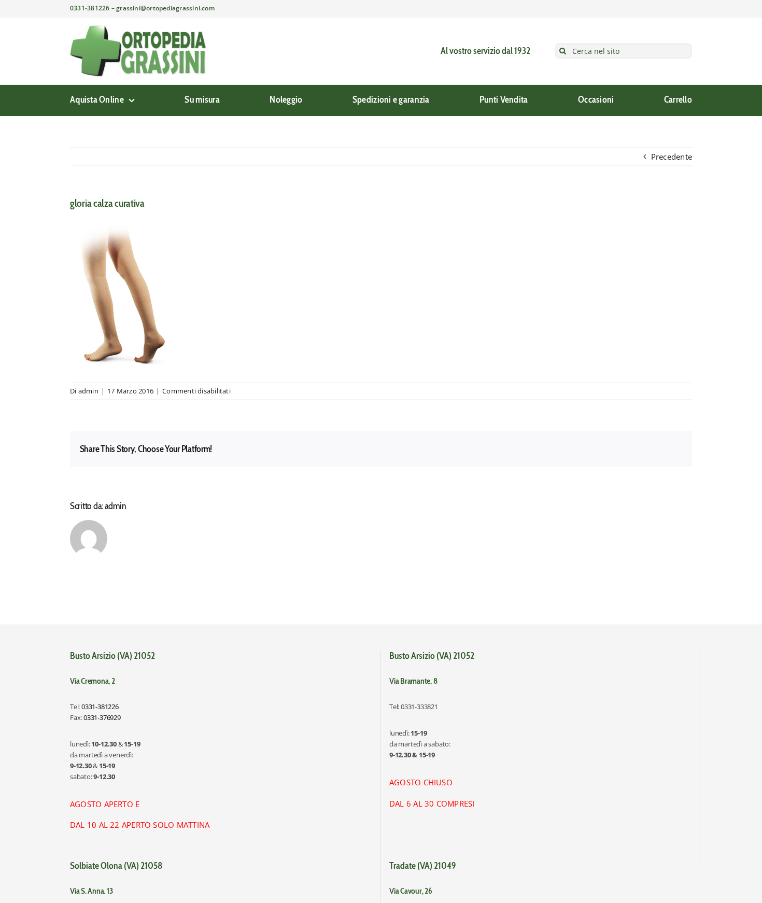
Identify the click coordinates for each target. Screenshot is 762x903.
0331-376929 (102, 717)
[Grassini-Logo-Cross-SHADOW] (138, 28)
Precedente (671, 156)
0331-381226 (100, 706)
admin (88, 391)
